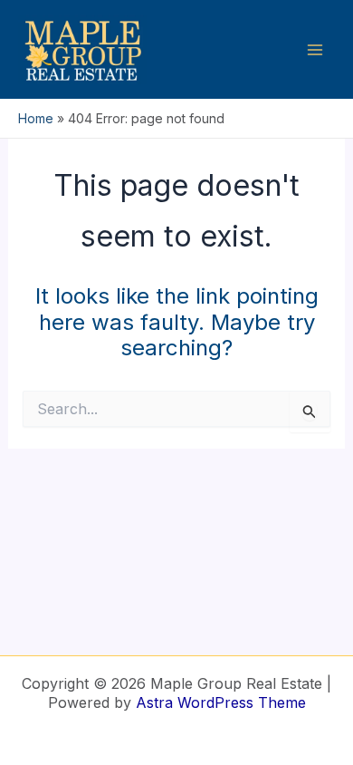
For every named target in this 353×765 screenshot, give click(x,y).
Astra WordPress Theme (221, 702)
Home (35, 118)
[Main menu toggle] (315, 50)
